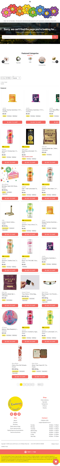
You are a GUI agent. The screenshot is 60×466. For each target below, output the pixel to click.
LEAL (3, 220)
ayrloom (4, 149)
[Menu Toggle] (30, 1)
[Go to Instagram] (15, 414)
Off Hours (4, 327)
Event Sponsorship (15, 428)
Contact (15, 422)
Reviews (15, 424)
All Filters (6, 78)
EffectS (45, 406)
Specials (44, 402)
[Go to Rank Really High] (30, 452)
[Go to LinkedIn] (19, 414)
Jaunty (4, 108)
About (15, 420)
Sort (13, 76)
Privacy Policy (55, 444)
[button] (12, 107)
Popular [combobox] (14, 78)
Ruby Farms (45, 292)
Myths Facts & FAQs (15, 426)
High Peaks (25, 149)
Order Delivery (45, 400)
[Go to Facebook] (11, 414)
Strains (45, 408)
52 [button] (39, 384)
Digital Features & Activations (15, 430)
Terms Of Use (4, 446)
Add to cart (13, 122)
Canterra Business (15, 432)
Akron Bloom (5, 184)
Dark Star (44, 146)
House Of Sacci (26, 292)
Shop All (30, 55)
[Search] (55, 37)
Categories (45, 404)
